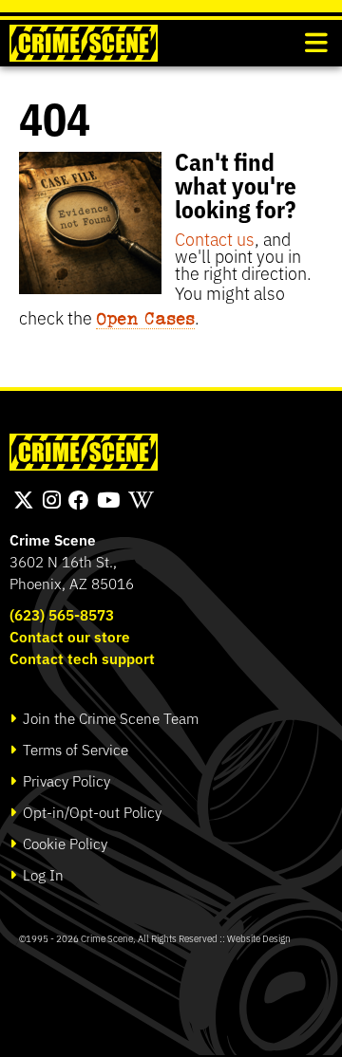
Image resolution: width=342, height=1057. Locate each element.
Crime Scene (53, 539)
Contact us (215, 238)
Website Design (259, 938)
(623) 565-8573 (62, 614)
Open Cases (145, 317)
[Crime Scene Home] (84, 43)
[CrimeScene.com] (84, 452)
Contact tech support (82, 658)
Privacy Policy (64, 780)
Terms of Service (73, 749)
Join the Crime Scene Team (109, 718)
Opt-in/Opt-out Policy (90, 812)
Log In (41, 874)
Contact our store (70, 636)
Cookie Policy (63, 843)
